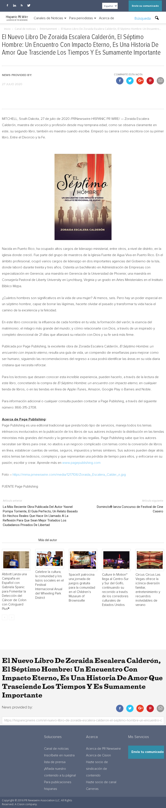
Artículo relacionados (19, 540)
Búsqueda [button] (143, 18)
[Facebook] (7, 5)
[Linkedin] (14, 5)
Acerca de (106, 18)
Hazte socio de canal (101, 782)
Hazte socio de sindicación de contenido (97, 768)
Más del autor (47, 540)
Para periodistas (81, 18)
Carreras (92, 789)
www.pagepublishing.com (81, 462)
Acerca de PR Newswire (103, 748)
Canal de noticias (56, 748)
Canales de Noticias (48, 18)
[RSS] (21, 5)
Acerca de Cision (98, 755)
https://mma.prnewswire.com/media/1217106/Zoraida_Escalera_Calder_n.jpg (69, 474)
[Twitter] (29, 5)
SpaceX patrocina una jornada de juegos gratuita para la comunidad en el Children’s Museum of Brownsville (82, 587)
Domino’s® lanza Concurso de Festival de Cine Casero (130, 509)
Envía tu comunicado (147, 752)
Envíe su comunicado (145, 5)
